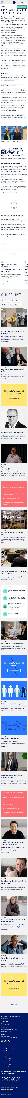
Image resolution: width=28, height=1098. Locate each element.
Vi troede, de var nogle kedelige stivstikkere (11, 498)
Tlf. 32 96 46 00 (5, 1021)
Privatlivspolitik (7, 1058)
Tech (11, 304)
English (25, 24)
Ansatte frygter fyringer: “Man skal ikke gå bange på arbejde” (13, 488)
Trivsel (16, 304)
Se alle (23, 587)
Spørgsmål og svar (8, 1066)
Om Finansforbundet (9, 1047)
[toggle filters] (20, 304)
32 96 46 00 (10, 1079)
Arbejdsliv (4, 300)
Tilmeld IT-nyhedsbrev (14, 398)
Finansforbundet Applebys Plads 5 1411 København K (11, 1017)
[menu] (14, 2)
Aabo (14, 24)
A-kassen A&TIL (7, 1064)
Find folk (6, 1056)
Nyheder (3, 6)
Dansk (2, 1094)
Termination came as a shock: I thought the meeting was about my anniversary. (13, 493)
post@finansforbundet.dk (7, 1023)
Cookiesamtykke (8, 1060)
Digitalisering (4, 304)
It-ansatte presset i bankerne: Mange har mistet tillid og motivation (13, 503)
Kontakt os (6, 1050)
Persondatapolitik (8, 1062)
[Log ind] (22, 2)
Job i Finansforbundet (9, 1048)
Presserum (6, 1054)
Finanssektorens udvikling (14, 300)
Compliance (6, 244)
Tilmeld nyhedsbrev (14, 670)
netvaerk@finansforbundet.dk (12, 234)
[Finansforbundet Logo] (2, 2)
